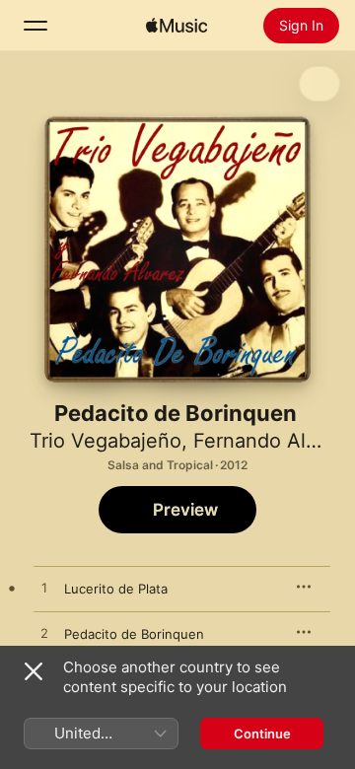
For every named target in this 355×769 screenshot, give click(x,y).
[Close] (33, 671)
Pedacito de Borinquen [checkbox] (134, 634)
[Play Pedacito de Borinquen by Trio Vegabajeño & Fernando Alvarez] (44, 634)
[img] (176, 26)
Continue (262, 733)
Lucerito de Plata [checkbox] (116, 588)
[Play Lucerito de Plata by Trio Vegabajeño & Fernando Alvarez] (44, 588)
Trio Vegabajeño (105, 441)
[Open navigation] (35, 25)
